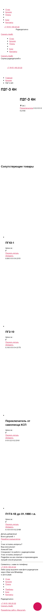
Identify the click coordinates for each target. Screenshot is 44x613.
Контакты (9, 22)
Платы (8, 14)
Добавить (9, 255)
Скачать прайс (7, 34)
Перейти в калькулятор (10, 539)
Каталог (8, 12)
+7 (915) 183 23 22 (11, 26)
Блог (7, 20)
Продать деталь (12, 253)
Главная (8, 77)
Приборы (9, 589)
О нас (7, 9)
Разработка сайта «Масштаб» (13, 610)
